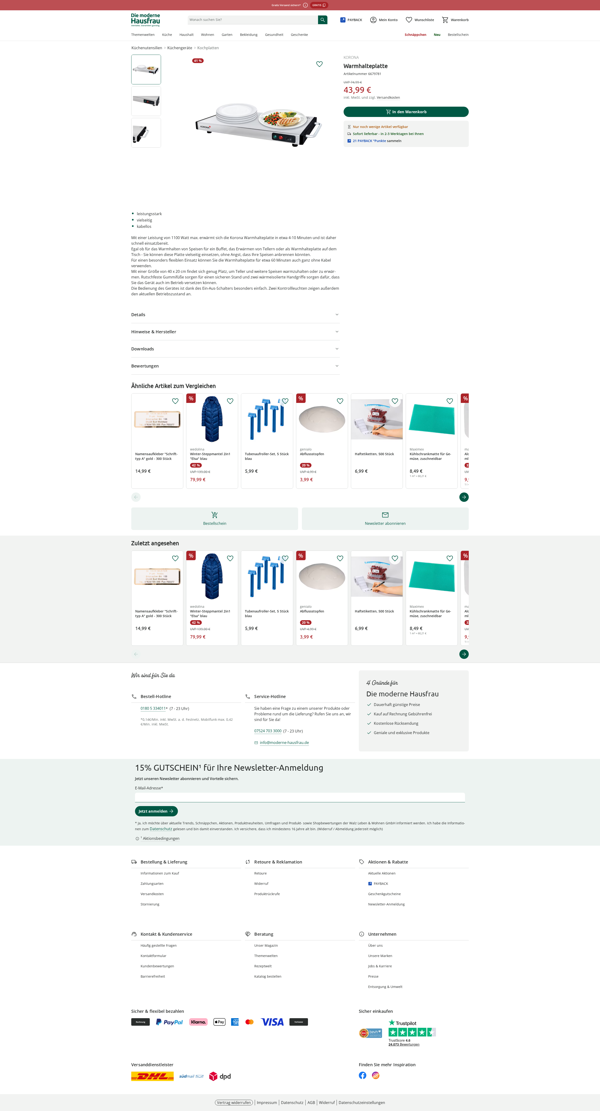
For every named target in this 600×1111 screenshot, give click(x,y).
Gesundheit (274, 34)
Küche (167, 34)
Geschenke (299, 34)
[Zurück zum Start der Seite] (594, 1077)
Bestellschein (458, 34)
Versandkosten (152, 894)
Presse (373, 976)
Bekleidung (249, 34)
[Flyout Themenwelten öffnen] (156, 35)
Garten (227, 34)
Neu (437, 34)
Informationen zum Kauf (160, 873)
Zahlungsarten (152, 883)
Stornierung (150, 904)
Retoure (260, 873)
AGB (311, 1102)
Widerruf (261, 883)
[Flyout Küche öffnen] (174, 35)
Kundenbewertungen (157, 966)
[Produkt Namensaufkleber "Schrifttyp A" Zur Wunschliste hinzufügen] (175, 401)
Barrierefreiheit (153, 976)
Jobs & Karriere (380, 966)
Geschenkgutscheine (384, 894)
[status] (252, 19)
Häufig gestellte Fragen (159, 945)
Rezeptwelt (263, 966)
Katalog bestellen (267, 976)
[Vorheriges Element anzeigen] (136, 497)
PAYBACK (381, 883)
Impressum (267, 1102)
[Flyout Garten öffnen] (234, 35)
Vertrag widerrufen (234, 1102)
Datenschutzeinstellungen (362, 1102)
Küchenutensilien (146, 47)
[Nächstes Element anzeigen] (464, 497)
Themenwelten (143, 34)
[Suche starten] (322, 19)
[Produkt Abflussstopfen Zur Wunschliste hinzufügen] (340, 401)
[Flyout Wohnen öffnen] (216, 35)
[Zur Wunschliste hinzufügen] (319, 64)
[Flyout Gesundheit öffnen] (285, 35)
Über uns (375, 945)
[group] (258, 125)
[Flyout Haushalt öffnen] (195, 35)
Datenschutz (161, 828)
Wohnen (207, 34)
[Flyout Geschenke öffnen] (310, 35)
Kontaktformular (153, 955)
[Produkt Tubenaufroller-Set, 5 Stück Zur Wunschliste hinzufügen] (285, 401)
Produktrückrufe (267, 894)
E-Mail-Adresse (148, 788)
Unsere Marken (380, 955)
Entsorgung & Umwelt (385, 986)
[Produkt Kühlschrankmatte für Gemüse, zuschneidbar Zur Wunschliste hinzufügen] (450, 401)
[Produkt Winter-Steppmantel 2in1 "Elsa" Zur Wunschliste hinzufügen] (230, 401)
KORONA (351, 57)
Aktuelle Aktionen (382, 873)
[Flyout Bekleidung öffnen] (259, 35)
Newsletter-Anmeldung (386, 904)
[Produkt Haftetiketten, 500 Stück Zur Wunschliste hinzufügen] (395, 401)
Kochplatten (208, 47)
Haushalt (187, 34)
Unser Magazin (266, 945)
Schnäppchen (415, 34)
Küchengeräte (179, 47)
